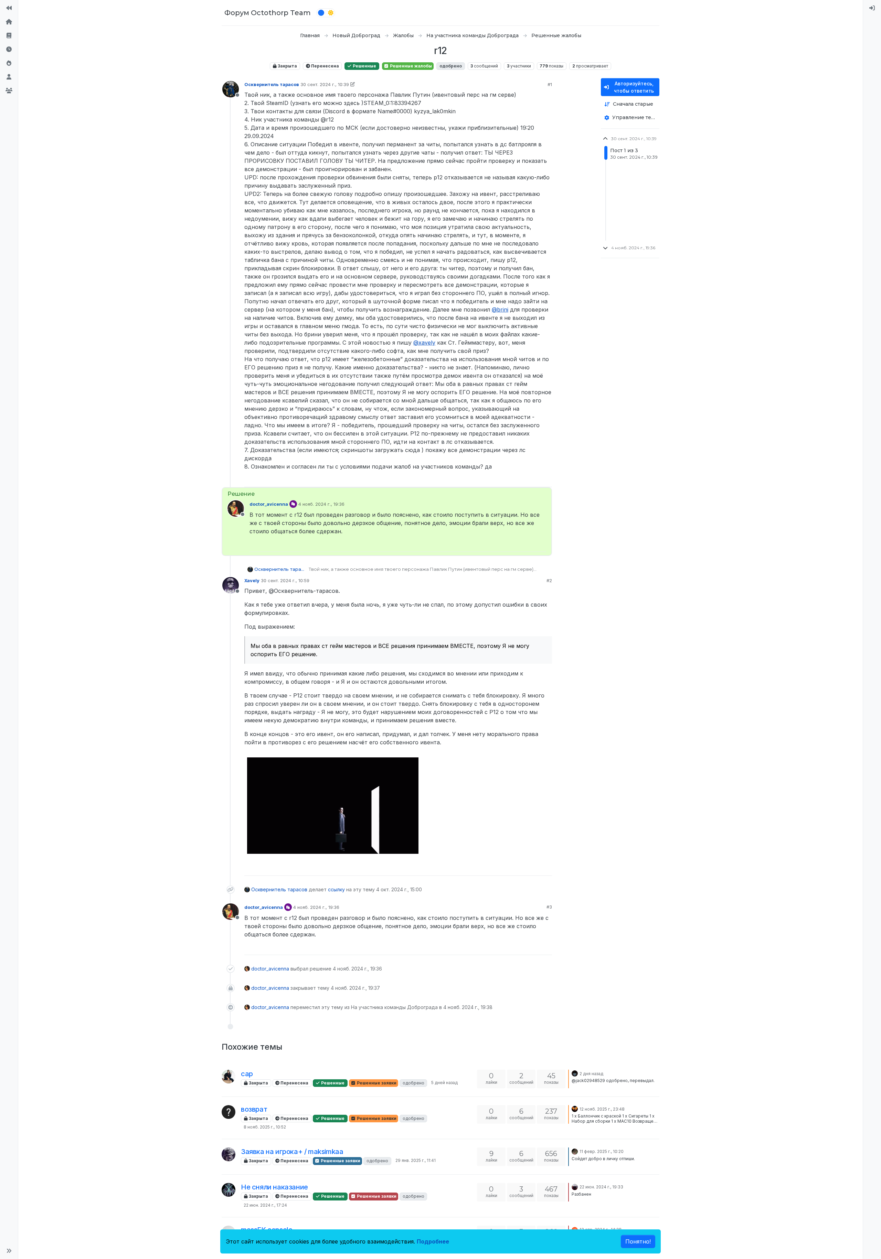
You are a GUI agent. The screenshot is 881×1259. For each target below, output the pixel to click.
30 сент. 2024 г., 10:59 (285, 580)
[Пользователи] (9, 77)
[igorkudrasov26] (228, 1112)
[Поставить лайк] (522, 478)
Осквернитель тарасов (271, 84)
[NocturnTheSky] (575, 1108)
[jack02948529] (228, 1076)
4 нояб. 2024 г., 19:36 (321, 504)
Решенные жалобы (410, 66)
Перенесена (324, 66)
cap (247, 1074)
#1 (550, 84)
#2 (549, 580)
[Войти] (872, 8)
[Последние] (9, 49)
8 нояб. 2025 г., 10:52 (265, 1127)
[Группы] (9, 90)
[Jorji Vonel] (575, 1073)
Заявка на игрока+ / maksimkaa (292, 1151)
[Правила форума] (9, 35)
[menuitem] (872, 8)
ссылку (336, 889)
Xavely (251, 580)
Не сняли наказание (274, 1187)
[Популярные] (9, 63)
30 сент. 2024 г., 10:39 (324, 84)
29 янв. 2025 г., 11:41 (415, 1160)
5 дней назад (444, 1082)
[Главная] (9, 22)
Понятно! (638, 1241)
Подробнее (433, 1241)
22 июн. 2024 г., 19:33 (601, 1186)
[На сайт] (9, 8)
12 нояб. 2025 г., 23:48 (602, 1109)
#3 (549, 907)
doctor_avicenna (269, 504)
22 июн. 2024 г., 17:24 (265, 1205)
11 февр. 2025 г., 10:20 (602, 1151)
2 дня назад (591, 1073)
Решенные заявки (376, 1082)
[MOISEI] (228, 1190)
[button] (9, 1250)
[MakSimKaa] (228, 1154)
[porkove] (575, 1150)
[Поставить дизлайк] (546, 478)
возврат (254, 1109)
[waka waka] (575, 1186)
